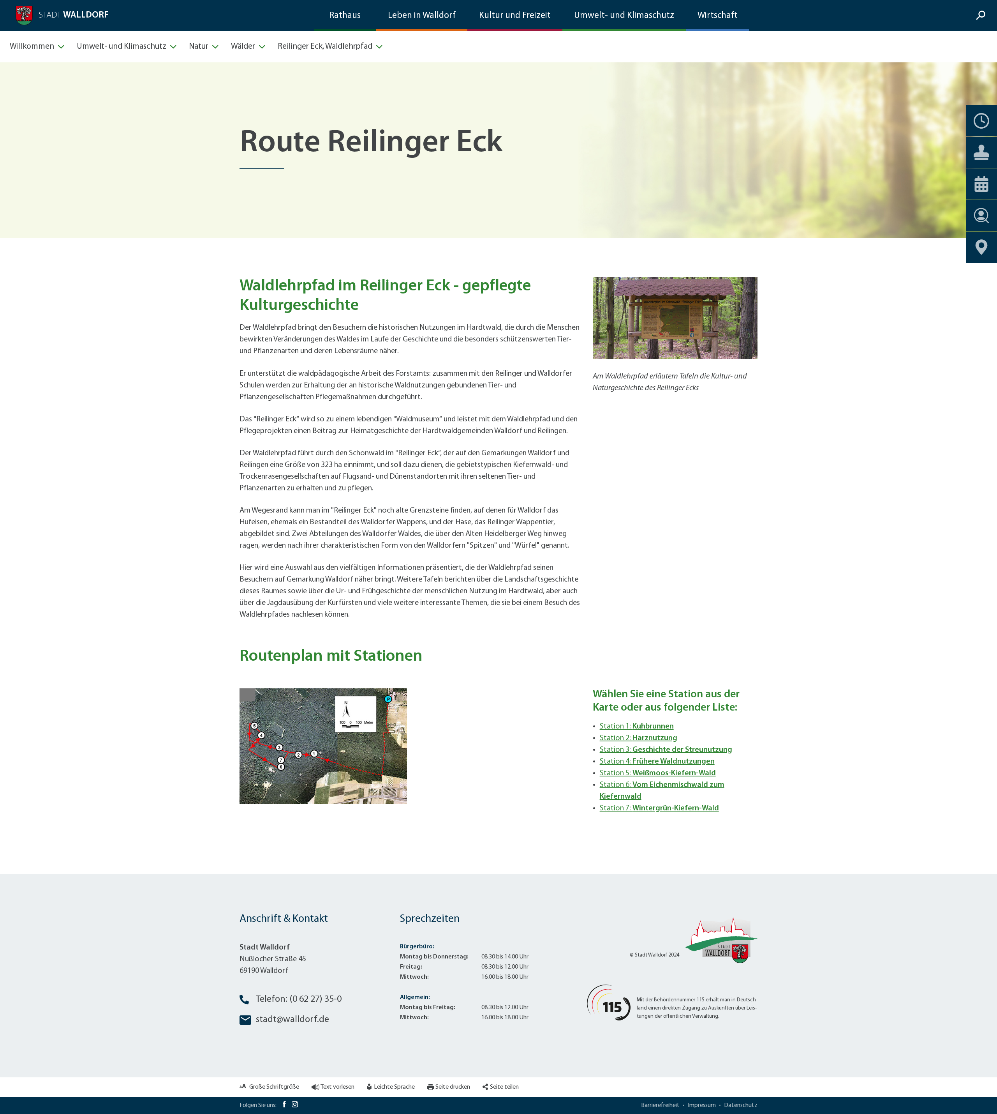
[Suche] (981, 16)
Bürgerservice (981, 152)
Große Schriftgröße (274, 1087)
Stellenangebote (981, 215)
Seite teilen (504, 1087)
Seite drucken (452, 1087)
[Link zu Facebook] (284, 1105)
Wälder (243, 46)
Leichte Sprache (394, 1087)
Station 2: (638, 738)
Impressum (702, 1105)
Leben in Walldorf (422, 15)
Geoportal (981, 247)
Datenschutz (740, 1105)
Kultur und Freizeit (515, 15)
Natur (198, 46)
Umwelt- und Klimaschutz (624, 15)
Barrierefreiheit (660, 1105)
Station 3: (666, 750)
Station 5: (658, 773)
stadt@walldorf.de (292, 1019)
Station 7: (659, 808)
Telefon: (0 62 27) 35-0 (299, 999)
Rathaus (345, 15)
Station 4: (657, 762)
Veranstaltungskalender (981, 184)
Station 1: (637, 726)
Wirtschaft (718, 15)
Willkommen (32, 46)
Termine (981, 120)
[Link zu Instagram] (295, 1105)
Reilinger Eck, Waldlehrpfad (325, 46)
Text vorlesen (337, 1087)
